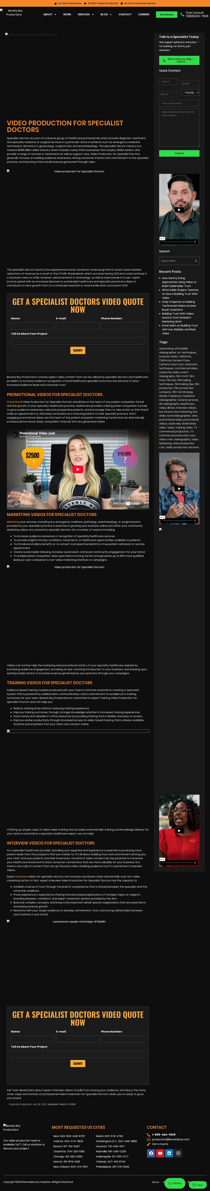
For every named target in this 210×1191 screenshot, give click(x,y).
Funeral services (188, 400)
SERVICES (84, 14)
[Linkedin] (169, 1153)
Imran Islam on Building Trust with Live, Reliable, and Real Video (180, 329)
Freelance (174, 396)
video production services (182, 447)
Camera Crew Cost (171, 364)
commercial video (186, 368)
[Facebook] (151, 1153)
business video (168, 356)
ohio (194, 416)
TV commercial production (178, 429)
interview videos (186, 408)
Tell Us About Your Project (29, 333)
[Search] (189, 261)
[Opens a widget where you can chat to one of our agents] (198, 1185)
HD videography (169, 404)
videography (182, 439)
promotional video (170, 420)
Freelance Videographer (177, 398)
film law (171, 380)
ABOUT (47, 14)
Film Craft (182, 376)
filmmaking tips (184, 384)
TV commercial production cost (177, 433)
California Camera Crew (174, 360)
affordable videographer (173, 350)
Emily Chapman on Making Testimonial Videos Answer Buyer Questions (179, 306)
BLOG (104, 14)
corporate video (169, 372)
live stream (166, 412)
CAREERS (143, 14)
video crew (166, 439)
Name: (15, 318)
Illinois (171, 408)
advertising (166, 348)
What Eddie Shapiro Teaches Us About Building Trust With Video (180, 294)
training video (184, 427)
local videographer (179, 416)
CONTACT (125, 14)
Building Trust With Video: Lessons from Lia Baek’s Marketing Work (178, 317)
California (185, 356)
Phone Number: (112, 318)
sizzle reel (174, 423)
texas (170, 427)
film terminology (182, 392)
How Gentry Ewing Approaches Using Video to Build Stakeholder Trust (179, 282)
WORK (67, 14)
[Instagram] (178, 1153)
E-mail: (61, 318)
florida (163, 396)
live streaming (183, 412)
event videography (173, 374)
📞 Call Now (174, 1183)
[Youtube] (160, 1153)
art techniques (186, 352)
